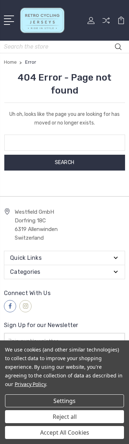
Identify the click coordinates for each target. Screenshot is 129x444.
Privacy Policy (30, 384)
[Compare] (106, 23)
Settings (64, 401)
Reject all (65, 417)
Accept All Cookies (64, 432)
